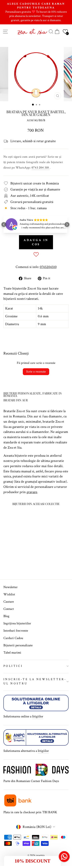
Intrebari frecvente (15, 630)
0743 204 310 (41, 168)
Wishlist (9, 594)
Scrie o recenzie (36, 371)
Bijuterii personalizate (18, 645)
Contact (8, 609)
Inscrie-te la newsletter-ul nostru (34, 681)
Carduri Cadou (13, 638)
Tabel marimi (12, 652)
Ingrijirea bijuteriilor (17, 623)
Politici (13, 666)
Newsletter (10, 587)
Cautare (8, 601)
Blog (6, 616)
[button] (65, 31)
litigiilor (37, 716)
